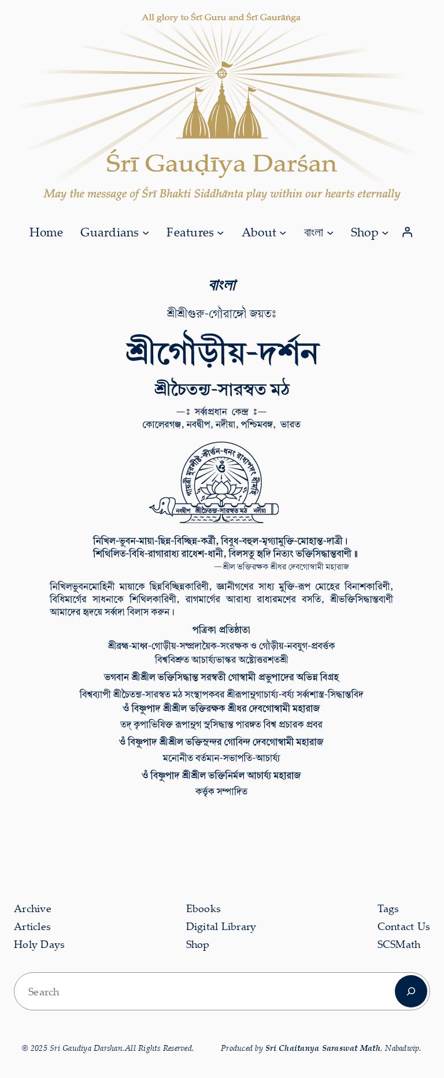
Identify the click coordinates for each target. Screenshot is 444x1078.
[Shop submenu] (385, 231)
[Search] (411, 991)
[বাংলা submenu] (330, 231)
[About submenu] (282, 231)
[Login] (407, 232)
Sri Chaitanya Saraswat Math (322, 1047)
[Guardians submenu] (145, 231)
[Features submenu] (220, 231)
